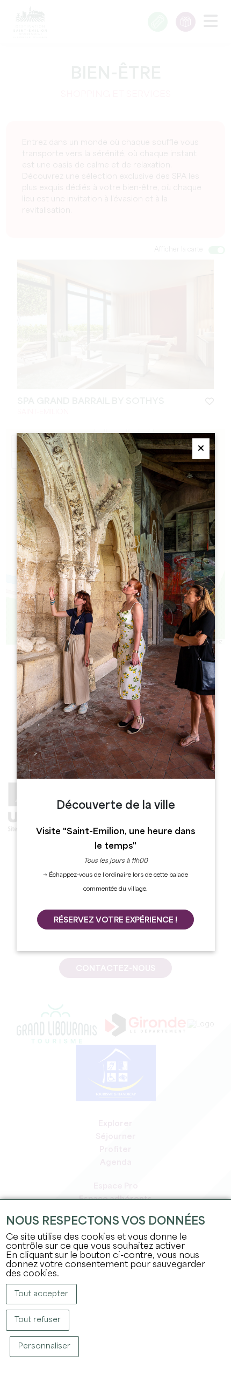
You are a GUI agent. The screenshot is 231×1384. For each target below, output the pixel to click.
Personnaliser (44, 1346)
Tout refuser (38, 1320)
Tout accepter (41, 1294)
